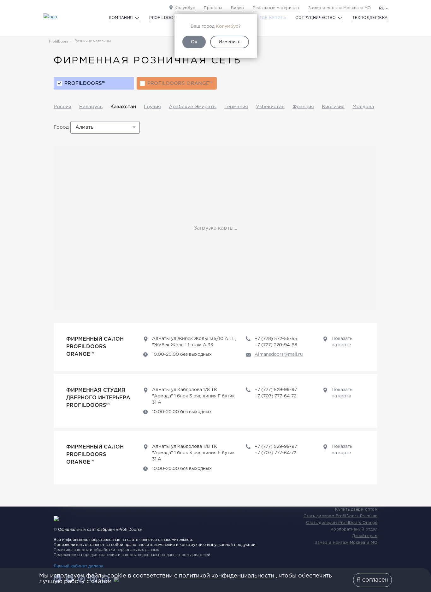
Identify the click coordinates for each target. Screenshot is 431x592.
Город (61, 127)
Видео (237, 8)
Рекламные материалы (276, 8)
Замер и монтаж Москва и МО (339, 8)
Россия (62, 107)
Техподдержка (370, 18)
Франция (303, 107)
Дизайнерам (364, 536)
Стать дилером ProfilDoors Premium (341, 516)
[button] (105, 127)
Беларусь (91, 107)
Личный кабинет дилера (78, 565)
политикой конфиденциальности (227, 575)
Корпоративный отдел (354, 529)
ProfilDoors (58, 41)
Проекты (213, 8)
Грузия (152, 107)
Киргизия (333, 107)
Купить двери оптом (356, 509)
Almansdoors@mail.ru (279, 354)
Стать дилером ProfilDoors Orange (341, 523)
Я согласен (372, 580)
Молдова (363, 107)
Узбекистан (270, 107)
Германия (236, 107)
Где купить (273, 18)
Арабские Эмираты (192, 107)
